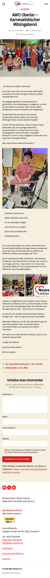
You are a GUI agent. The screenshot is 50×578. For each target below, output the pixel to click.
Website (5, 439)
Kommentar (7, 394)
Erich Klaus (19, 30)
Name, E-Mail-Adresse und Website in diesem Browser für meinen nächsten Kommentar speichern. (25, 451)
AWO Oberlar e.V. (15, 569)
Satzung (6, 558)
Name (5, 417)
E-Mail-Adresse (9, 428)
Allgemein (25, 9)
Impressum (7, 548)
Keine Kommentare (26, 34)
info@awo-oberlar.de (12, 543)
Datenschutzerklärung (12, 553)
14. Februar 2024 (35, 30)
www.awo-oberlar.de (12, 540)
